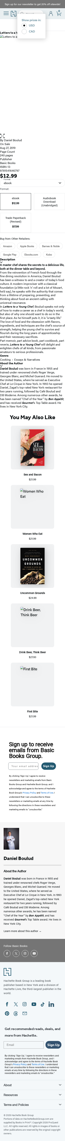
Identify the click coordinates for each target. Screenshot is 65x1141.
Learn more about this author (21, 931)
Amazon (7, 246)
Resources (11, 1095)
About (8, 1085)
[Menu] (6, 13)
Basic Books (8, 163)
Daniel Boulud (13, 140)
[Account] (51, 14)
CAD (32, 31)
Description (7, 259)
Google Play (9, 254)
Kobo (49, 254)
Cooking (5, 359)
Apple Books (27, 246)
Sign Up (48, 766)
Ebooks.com (31, 254)
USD (32, 25)
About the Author (11, 363)
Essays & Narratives (27, 359)
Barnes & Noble (51, 246)
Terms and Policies (16, 1104)
